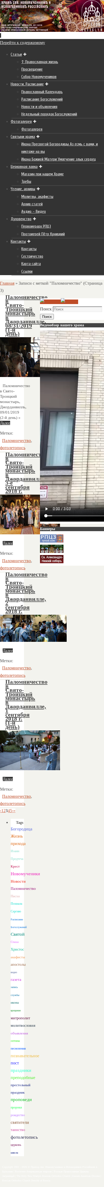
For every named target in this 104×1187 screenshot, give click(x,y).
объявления (19, 1033)
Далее (5, 423)
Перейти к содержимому (22, 42)
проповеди (21, 1099)
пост (15, 1063)
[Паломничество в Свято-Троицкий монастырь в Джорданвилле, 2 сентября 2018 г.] (33, 640)
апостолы (18, 965)
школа (14, 1152)
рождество (18, 1115)
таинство (18, 1130)
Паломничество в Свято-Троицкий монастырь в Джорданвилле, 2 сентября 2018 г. (26, 592)
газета (16, 979)
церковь (16, 1145)
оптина (15, 1041)
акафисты (18, 957)
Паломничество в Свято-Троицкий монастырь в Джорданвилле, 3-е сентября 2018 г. (26, 473)
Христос (17, 949)
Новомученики (25, 873)
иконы (15, 1002)
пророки (16, 1107)
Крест (15, 866)
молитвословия (23, 1025)
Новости (18, 881)
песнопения (18, 1048)
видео (14, 972)
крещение (16, 1010)
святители (20, 1122)
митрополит (20, 1018)
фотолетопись (12, 447)
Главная (7, 283)
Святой (18, 934)
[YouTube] (50, 302)
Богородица (21, 829)
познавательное (25, 1056)
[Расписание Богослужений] (69, 302)
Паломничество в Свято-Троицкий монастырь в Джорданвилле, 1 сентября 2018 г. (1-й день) (26, 704)
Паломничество (16, 440)
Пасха (15, 896)
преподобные (23, 1077)
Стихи (15, 941)
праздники (21, 1070)
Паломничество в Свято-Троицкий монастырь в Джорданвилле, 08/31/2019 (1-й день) (26, 315)
